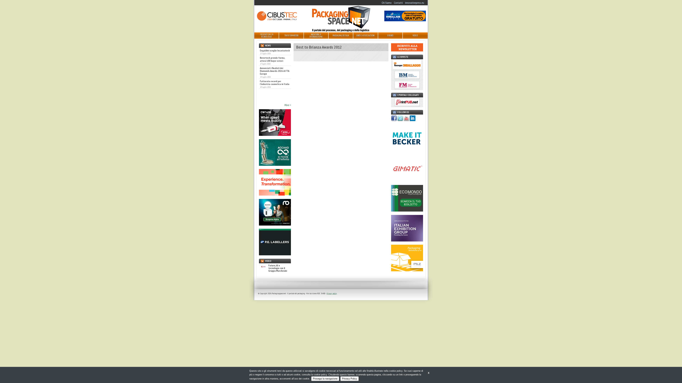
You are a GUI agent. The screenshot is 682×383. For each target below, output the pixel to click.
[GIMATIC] (407, 180)
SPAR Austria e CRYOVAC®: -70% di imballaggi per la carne (273, 86)
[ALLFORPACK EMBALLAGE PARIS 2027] (405, 20)
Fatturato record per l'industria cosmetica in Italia (274, 75)
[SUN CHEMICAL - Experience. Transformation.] (275, 194)
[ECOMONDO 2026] (407, 210)
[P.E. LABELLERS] (275, 254)
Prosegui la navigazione (325, 378)
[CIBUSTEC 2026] (277, 20)
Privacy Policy (349, 378)
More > (287, 105)
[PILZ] (407, 270)
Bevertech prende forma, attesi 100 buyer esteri (272, 51)
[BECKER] (407, 150)
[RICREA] (275, 164)
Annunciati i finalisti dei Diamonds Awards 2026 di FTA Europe (274, 63)
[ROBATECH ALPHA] (275, 224)
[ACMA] (275, 135)
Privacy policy (332, 293)
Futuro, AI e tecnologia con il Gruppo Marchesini (277, 268)
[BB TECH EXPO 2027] (407, 240)
